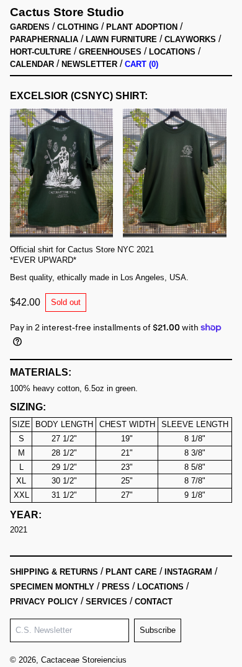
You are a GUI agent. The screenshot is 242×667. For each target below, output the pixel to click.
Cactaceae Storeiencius (84, 660)
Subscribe (158, 630)
